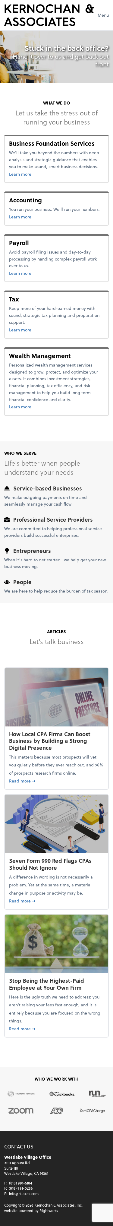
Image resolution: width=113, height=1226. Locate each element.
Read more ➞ (56, 780)
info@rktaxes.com (24, 1193)
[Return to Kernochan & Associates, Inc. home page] (49, 15)
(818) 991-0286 (21, 1188)
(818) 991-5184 (20, 1183)
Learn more (55, 174)
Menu (103, 15)
